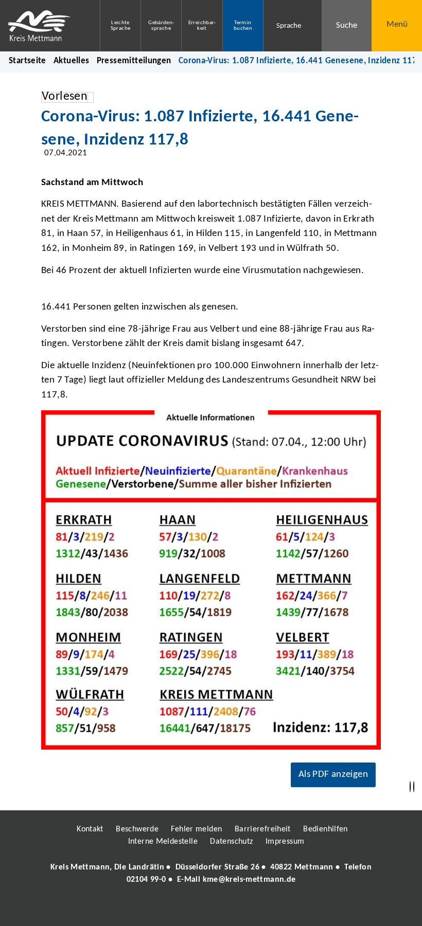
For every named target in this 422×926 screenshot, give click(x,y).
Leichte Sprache (121, 25)
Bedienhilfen (325, 829)
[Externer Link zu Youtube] (233, 909)
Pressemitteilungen (134, 61)
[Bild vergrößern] (211, 580)
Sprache (288, 26)
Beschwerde (137, 829)
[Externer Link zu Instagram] (163, 909)
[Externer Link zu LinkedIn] (210, 909)
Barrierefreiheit (263, 829)
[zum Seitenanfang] (413, 786)
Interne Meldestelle (163, 842)
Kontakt (90, 829)
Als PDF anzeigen (333, 774)
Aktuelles (71, 61)
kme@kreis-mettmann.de (249, 880)
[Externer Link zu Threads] (187, 909)
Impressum (285, 842)
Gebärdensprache (161, 25)
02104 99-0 (146, 880)
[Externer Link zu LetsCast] (279, 909)
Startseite (27, 61)
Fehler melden (196, 829)
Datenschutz (231, 842)
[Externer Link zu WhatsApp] (256, 909)
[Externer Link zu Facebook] (140, 909)
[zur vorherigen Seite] (410, 786)
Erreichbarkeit (202, 25)
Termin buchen (243, 25)
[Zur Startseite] (42, 25)
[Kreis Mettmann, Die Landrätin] (211, 873)
